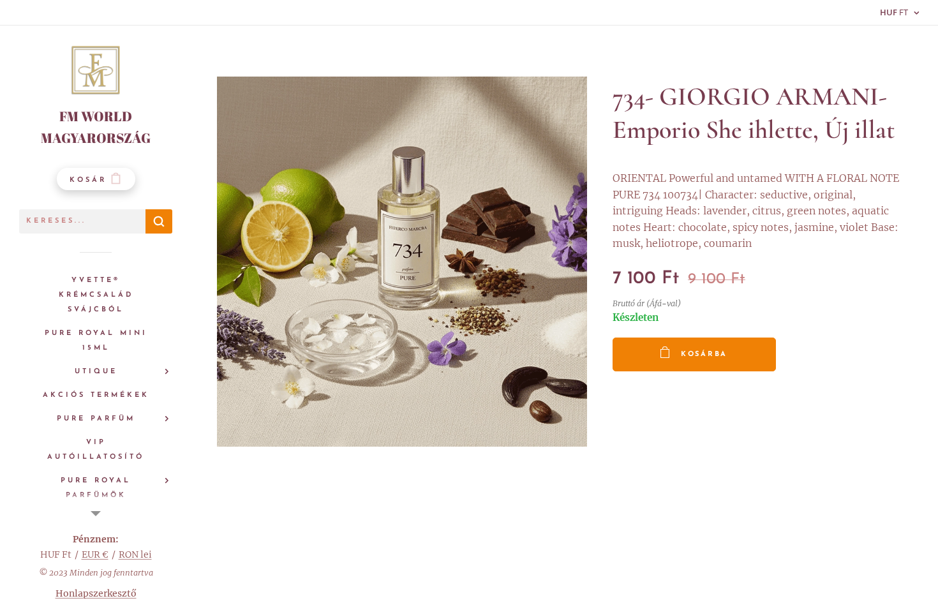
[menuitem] (96, 295)
